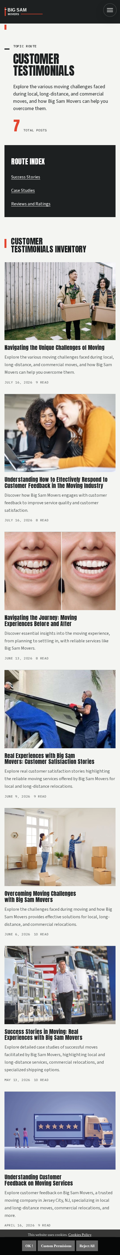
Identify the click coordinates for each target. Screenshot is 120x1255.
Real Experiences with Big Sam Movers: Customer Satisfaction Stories (49, 758)
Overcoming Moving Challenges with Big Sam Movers (40, 896)
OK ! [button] (29, 1246)
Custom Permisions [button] (56, 1246)
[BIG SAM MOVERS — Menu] (110, 10)
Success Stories (25, 177)
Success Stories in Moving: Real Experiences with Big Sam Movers (43, 1034)
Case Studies (23, 190)
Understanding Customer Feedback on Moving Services (38, 1180)
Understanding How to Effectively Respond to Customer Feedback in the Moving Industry (55, 482)
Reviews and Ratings (31, 204)
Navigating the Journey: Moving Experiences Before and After (40, 620)
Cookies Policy (79, 1235)
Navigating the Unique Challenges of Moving (54, 347)
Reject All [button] (87, 1246)
